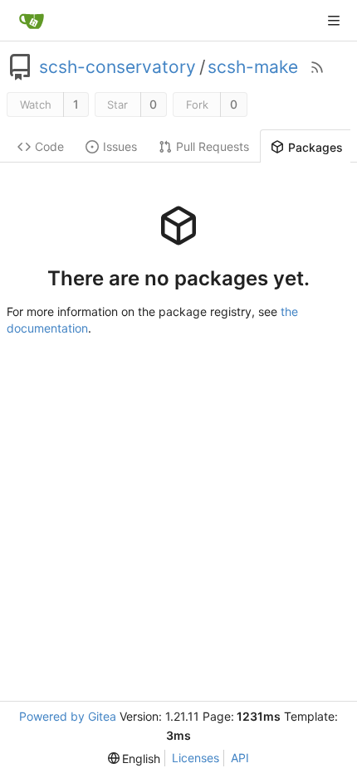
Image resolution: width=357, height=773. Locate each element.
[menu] (134, 758)
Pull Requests (212, 146)
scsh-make (253, 67)
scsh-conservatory (117, 67)
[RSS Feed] (317, 67)
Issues (120, 146)
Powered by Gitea (67, 716)
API (240, 758)
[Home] (31, 21)
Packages (315, 147)
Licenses (195, 758)
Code (49, 146)
